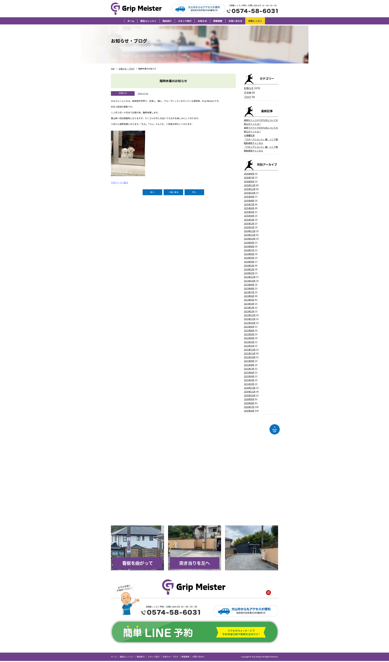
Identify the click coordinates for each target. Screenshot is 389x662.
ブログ (247, 97)
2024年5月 (249, 257)
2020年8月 (249, 403)
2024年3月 (249, 265)
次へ (194, 192)
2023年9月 (249, 284)
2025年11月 (249, 189)
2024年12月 (249, 231)
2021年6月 (249, 372)
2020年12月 (249, 387)
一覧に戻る (173, 192)
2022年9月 (249, 326)
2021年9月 (249, 360)
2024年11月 (249, 234)
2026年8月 (249, 173)
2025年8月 (249, 200)
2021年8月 (249, 364)
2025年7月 (249, 204)
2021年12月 (249, 349)
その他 (247, 92)
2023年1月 (249, 311)
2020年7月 (249, 406)
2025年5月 (249, 211)
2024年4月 (249, 261)
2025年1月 (249, 227)
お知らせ (249, 88)
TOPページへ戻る (119, 182)
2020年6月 (249, 410)
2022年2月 (249, 342)
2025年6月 (249, 208)
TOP (113, 68)
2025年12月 (249, 185)
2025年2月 (249, 223)
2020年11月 (249, 391)
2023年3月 (249, 303)
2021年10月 (249, 357)
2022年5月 (249, 334)
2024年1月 (249, 273)
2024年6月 (249, 254)
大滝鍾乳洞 (249, 135)
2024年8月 (249, 246)
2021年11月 (249, 353)
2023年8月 (249, 288)
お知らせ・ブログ (126, 68)
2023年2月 (249, 307)
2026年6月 (249, 181)
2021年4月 (249, 376)
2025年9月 (249, 196)
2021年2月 (249, 384)
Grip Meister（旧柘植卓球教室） (137, 8)
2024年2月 (249, 269)
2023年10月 (249, 280)
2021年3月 (249, 380)
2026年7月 (249, 177)
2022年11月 (249, 318)
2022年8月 (249, 330)
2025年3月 (249, 219)
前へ (152, 192)
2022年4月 (249, 338)
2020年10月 (249, 395)
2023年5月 (249, 299)
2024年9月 (249, 242)
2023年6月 (249, 296)
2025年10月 (249, 192)
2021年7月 (249, 368)
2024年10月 (249, 238)
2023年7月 (249, 292)
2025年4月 (249, 215)
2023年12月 (249, 276)
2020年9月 (249, 399)
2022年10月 (249, 322)
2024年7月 (249, 250)
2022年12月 (249, 315)
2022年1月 (249, 345)
